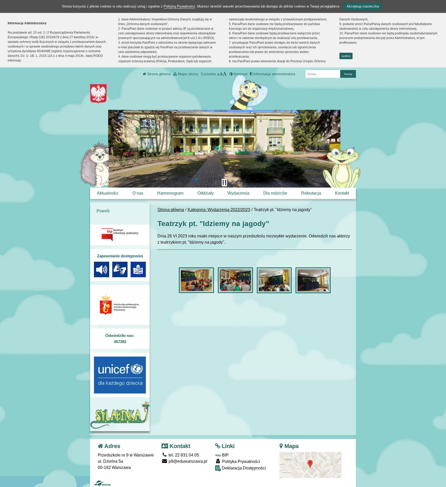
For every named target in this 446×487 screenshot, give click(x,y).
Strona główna (158, 74)
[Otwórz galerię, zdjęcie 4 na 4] (313, 280)
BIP (225, 455)
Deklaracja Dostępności (243, 468)
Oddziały (205, 193)
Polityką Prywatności (179, 6)
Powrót (103, 211)
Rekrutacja (311, 193)
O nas (137, 193)
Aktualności (107, 193)
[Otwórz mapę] (310, 464)
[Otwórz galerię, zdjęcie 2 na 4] (235, 280)
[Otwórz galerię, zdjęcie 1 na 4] (196, 280)
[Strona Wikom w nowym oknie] (102, 483)
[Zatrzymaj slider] (224, 182)
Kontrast (240, 74)
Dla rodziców (275, 193)
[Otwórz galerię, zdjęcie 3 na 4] (274, 280)
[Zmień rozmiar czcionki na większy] (221, 74)
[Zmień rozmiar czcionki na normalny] (218, 74)
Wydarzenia (238, 193)
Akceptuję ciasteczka (363, 6)
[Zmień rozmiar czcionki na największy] (225, 74)
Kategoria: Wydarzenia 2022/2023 (219, 209)
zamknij (345, 56)
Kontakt (342, 193)
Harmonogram (170, 193)
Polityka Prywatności (240, 461)
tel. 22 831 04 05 (183, 455)
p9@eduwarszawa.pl (187, 461)
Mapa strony (187, 74)
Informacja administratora (273, 74)
